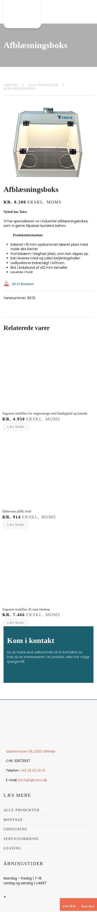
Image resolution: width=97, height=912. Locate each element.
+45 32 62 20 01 (32, 770)
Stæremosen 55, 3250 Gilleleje (30, 751)
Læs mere (15, 426)
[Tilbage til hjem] (22, 14)
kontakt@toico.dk (32, 780)
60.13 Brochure (23, 284)
